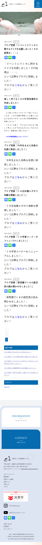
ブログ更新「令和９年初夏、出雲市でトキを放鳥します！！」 (21, 374)
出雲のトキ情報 (8, 479)
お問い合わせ (8, 524)
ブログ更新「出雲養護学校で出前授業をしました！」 (20, 368)
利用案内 (6, 526)
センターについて (9, 474)
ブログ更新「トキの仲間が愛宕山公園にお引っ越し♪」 (21, 356)
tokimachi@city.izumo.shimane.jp (29, 469)
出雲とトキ (7, 481)
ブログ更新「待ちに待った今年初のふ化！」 (17, 352)
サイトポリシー (8, 529)
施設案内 (6, 476)
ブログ (6, 486)
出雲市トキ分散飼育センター (17, 4)
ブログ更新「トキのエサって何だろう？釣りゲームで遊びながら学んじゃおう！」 (21, 362)
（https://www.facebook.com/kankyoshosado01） (21, 536)
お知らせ (7, 387)
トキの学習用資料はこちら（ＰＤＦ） (17, 136)
